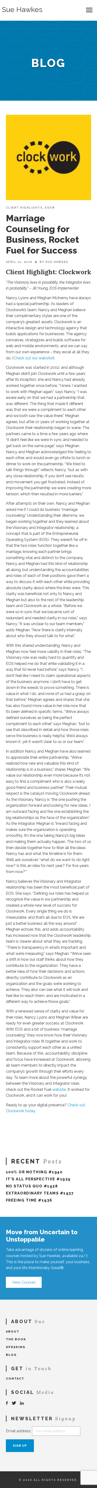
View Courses (24, 1282)
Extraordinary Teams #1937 (40, 1193)
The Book (16, 1339)
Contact (15, 1378)
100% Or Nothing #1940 (34, 1172)
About (12, 1331)
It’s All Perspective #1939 (38, 1179)
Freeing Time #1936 (29, 1200)
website (59, 1089)
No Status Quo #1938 (32, 1186)
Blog (11, 1355)
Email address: (18, 1431)
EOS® (50, 207)
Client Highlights (24, 207)
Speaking (15, 1347)
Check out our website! (33, 358)
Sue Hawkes (22, 9)
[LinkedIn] (22, 1403)
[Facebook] (7, 1403)
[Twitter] (14, 1403)
